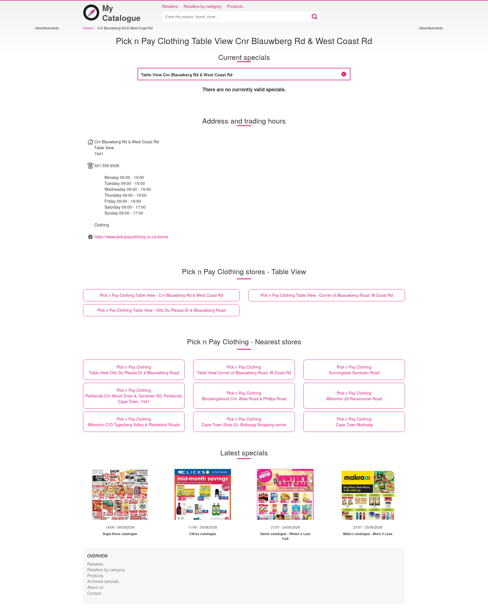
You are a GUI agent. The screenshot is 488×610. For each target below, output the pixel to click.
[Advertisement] (52, 115)
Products (235, 6)
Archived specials (103, 581)
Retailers (170, 6)
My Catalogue (121, 13)
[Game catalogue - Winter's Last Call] (285, 494)
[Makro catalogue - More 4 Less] (368, 494)
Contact (94, 593)
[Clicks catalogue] (203, 494)
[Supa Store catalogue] (120, 494)
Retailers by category (202, 6)
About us (95, 587)
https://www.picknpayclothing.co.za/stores (131, 236)
